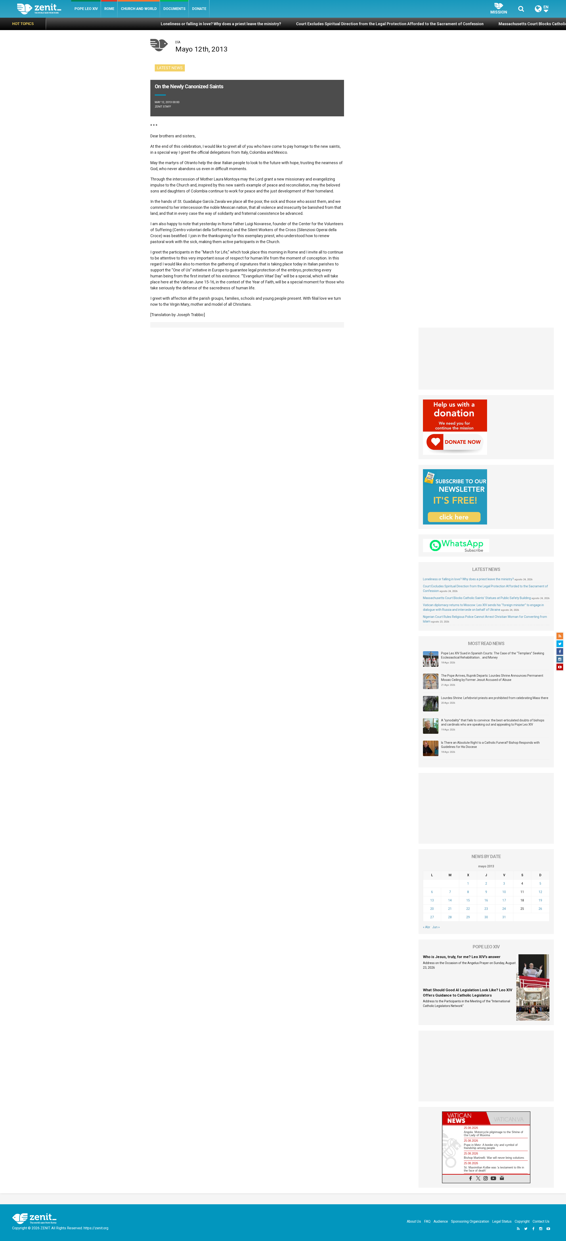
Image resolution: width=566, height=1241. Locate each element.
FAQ (427, 1221)
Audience (441, 1221)
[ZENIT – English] (44, 8)
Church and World (139, 9)
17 (504, 900)
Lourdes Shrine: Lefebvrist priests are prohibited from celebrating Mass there (494, 698)
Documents (174, 9)
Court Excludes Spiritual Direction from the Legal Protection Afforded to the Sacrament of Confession (302, 23)
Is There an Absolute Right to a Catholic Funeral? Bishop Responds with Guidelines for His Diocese (490, 745)
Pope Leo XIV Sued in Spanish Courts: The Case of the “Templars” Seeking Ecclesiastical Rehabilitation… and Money (492, 655)
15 (468, 900)
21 (450, 909)
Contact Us (541, 1221)
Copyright (522, 1221)
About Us (414, 1221)
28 (450, 917)
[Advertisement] (486, 359)
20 (432, 909)
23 (486, 909)
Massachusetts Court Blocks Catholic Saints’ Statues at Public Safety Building (483, 23)
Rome (109, 9)
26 (540, 909)
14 (450, 900)
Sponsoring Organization (470, 1221)
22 (468, 909)
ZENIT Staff (163, 106)
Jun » (436, 927)
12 (540, 892)
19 (540, 900)
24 (504, 909)
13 (432, 900)
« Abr (426, 927)
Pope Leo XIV (86, 9)
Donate (199, 9)
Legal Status (502, 1221)
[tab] (464, 1118)
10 (504, 892)
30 (486, 917)
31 (504, 917)
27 (432, 917)
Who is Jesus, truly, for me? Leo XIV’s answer (462, 957)
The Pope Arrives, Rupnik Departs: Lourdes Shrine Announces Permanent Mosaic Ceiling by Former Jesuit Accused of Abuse (492, 678)
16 (486, 900)
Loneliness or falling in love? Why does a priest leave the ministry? (134, 23)
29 (468, 917)
